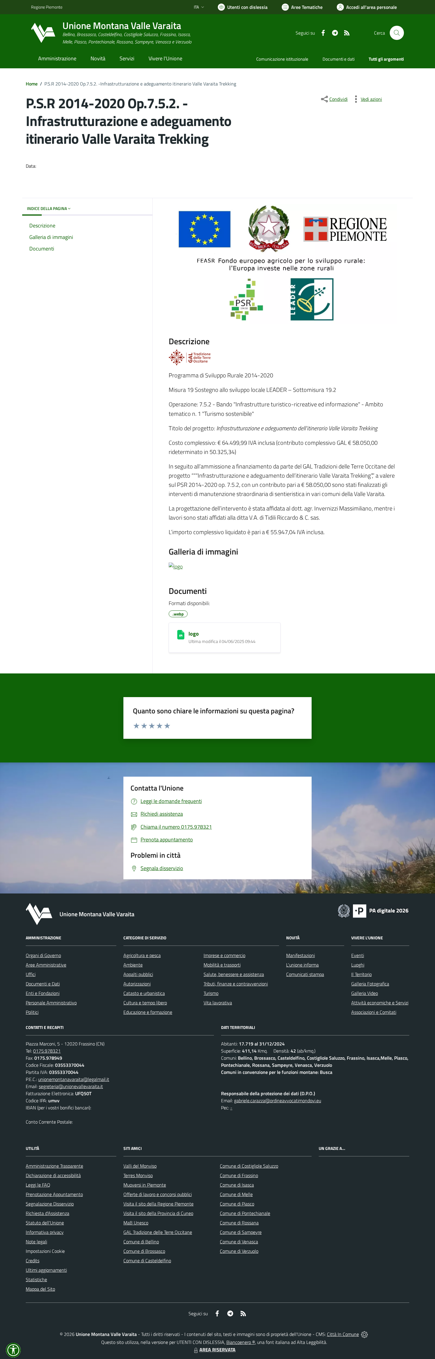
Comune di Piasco (237, 1203)
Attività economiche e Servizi (379, 1002)
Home (32, 83)
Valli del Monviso (140, 1165)
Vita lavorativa (218, 1002)
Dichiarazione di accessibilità (53, 1175)
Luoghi (357, 964)
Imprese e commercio (224, 955)
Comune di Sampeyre (241, 1232)
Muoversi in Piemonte (144, 1184)
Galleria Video (364, 993)
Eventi (357, 955)
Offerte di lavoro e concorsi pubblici (157, 1194)
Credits (32, 1260)
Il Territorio (361, 974)
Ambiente (133, 964)
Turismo (211, 993)
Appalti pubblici (138, 974)
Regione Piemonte (46, 7)
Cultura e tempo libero (145, 1002)
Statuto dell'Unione (45, 1222)
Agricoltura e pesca (142, 955)
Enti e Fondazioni (42, 993)
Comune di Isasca (237, 1184)
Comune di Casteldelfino (147, 1260)
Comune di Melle (236, 1194)
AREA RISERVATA (217, 1349)
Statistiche (36, 1279)
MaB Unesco (135, 1222)
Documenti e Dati (43, 983)
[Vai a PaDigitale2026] (373, 910)
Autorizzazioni (137, 983)
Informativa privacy (45, 1232)
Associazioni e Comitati (373, 1012)
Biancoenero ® (240, 1342)
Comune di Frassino (239, 1175)
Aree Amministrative (46, 964)
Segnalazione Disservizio (50, 1203)
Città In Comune (343, 1334)
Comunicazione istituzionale (282, 59)
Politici (32, 1012)
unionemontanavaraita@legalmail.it (73, 1079)
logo (193, 634)
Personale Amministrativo (51, 1002)
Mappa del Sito (40, 1288)
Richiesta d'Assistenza (47, 1213)
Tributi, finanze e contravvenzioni (236, 983)
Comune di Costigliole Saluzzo (249, 1165)
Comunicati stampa (305, 974)
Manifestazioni (300, 955)
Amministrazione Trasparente (54, 1165)
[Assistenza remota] (364, 1334)
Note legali (36, 1241)
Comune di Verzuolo (239, 1251)
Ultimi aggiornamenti (46, 1270)
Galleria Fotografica (370, 983)
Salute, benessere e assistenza (234, 974)
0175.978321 (47, 1050)
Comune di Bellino (141, 1241)
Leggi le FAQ (38, 1184)
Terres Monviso (138, 1175)
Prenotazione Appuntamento (54, 1194)
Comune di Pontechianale (245, 1213)
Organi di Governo (43, 955)
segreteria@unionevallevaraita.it (71, 1086)
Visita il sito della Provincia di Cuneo (158, 1213)
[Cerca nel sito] (397, 33)
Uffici (31, 974)
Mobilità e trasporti (222, 964)
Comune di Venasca (239, 1241)
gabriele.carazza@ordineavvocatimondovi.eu (277, 1100)
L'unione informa (302, 964)
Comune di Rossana (239, 1222)
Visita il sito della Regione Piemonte (158, 1203)
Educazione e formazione (147, 1012)
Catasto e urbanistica (144, 993)
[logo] (181, 634)
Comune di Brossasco (144, 1251)
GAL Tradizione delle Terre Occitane (157, 1232)
